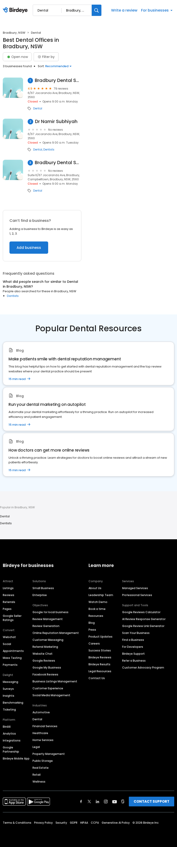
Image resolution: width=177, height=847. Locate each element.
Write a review (124, 10)
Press (92, 630)
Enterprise (39, 595)
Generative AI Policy (116, 823)
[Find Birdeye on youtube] (114, 801)
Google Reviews (43, 661)
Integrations (12, 740)
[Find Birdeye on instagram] (106, 801)
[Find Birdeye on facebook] (81, 801)
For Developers (132, 647)
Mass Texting (12, 658)
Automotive (41, 712)
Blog (91, 623)
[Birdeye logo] (16, 10)
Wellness (38, 782)
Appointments (13, 651)
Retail (36, 775)
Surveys (8, 689)
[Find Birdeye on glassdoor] (122, 801)
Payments (10, 665)
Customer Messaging (47, 640)
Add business (29, 247)
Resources (95, 616)
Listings (8, 588)
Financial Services (44, 726)
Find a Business (133, 640)
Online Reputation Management (55, 633)
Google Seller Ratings (12, 618)
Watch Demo (97, 602)
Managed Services (135, 588)
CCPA (95, 823)
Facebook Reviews (45, 674)
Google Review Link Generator (143, 626)
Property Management (48, 754)
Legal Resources (99, 671)
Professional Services (137, 595)
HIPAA (84, 823)
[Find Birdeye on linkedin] (97, 801)
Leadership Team (100, 595)
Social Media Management (51, 695)
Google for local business (50, 612)
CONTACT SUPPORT (151, 801)
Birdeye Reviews (99, 657)
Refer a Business (134, 661)
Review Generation (45, 626)
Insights (8, 696)
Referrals (9, 602)
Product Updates (100, 637)
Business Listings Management (54, 681)
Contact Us (96, 678)
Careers (94, 643)
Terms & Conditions (17, 823)
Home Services (42, 740)
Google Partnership (11, 749)
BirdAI (7, 727)
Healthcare (40, 733)
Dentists (48, 149)
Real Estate (40, 768)
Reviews (8, 595)
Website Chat (42, 654)
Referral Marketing (45, 647)
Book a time (97, 609)
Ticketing (9, 709)
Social (7, 644)
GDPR (73, 823)
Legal (36, 747)
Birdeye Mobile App (16, 758)
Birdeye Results (99, 664)
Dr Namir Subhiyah (56, 121)
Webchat (9, 637)
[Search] (96, 10)
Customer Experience (47, 688)
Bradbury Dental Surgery (58, 80)
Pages (7, 609)
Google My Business (46, 667)
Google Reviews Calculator (141, 612)
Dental (37, 108)
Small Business (43, 588)
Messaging (10, 682)
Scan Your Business (136, 633)
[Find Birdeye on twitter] (89, 801)
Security (61, 823)
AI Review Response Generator (143, 619)
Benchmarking (13, 703)
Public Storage (42, 761)
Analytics (9, 733)
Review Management (47, 619)
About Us (94, 588)
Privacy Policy (43, 823)
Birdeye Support (133, 654)
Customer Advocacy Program (143, 667)
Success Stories (99, 650)
